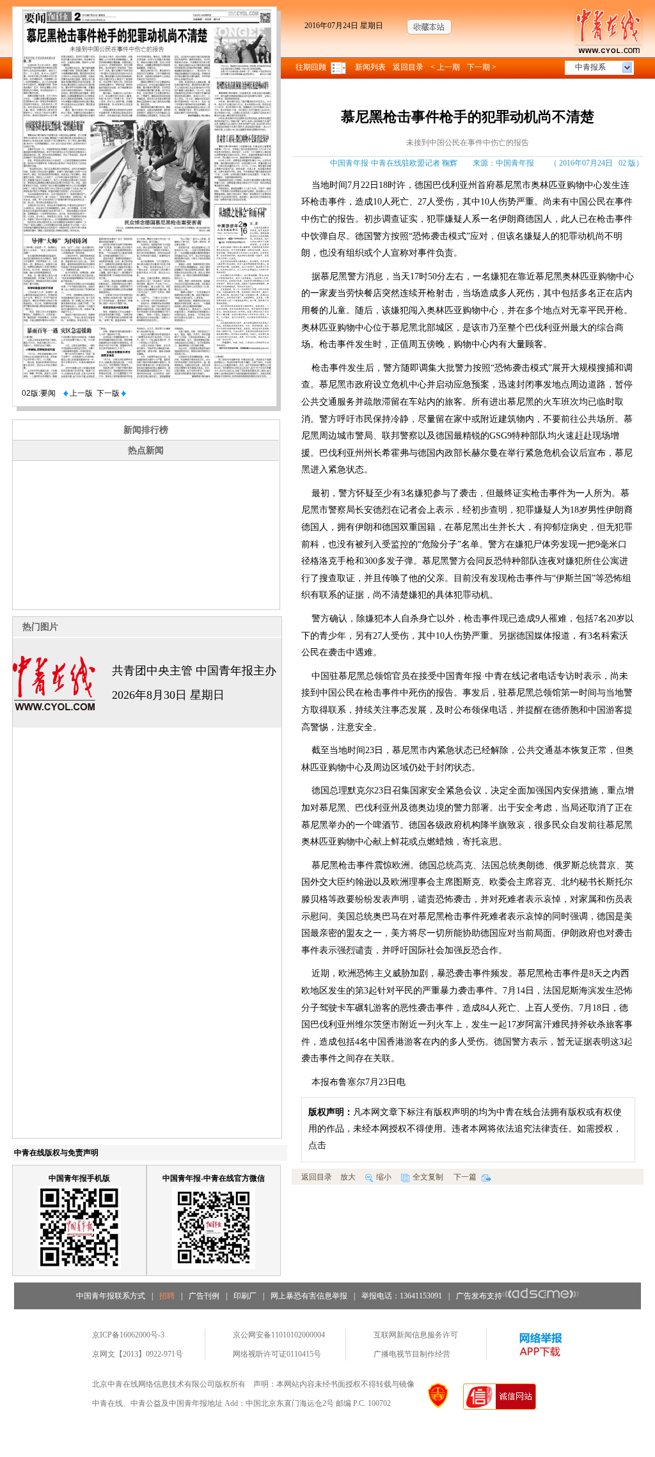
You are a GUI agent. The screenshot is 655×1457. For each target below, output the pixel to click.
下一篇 (466, 1177)
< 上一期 (445, 67)
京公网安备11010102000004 (279, 1334)
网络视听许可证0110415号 (277, 1354)
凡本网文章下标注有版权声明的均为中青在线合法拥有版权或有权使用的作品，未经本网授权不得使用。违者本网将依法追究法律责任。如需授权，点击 (465, 1128)
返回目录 (408, 67)
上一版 (80, 393)
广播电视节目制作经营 (412, 1354)
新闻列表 (370, 67)
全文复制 (428, 1177)
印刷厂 (244, 1295)
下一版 (109, 393)
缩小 (383, 1177)
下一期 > (481, 67)
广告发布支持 (479, 1295)
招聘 (167, 1295)
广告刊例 (204, 1295)
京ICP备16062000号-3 (128, 1334)
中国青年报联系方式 (110, 1295)
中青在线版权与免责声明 (56, 1152)
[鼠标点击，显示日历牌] (339, 67)
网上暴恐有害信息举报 (309, 1295)
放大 (348, 1177)
